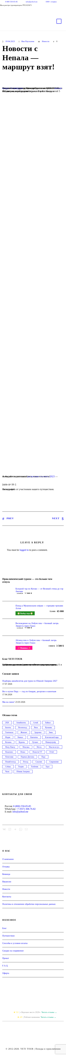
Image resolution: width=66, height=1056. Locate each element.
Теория (21, 767)
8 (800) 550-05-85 (22, 806)
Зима (51, 732)
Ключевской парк (52, 737)
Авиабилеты (21, 723)
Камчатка (34, 737)
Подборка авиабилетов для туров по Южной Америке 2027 (29, 681)
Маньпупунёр (50, 742)
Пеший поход (10, 762)
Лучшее (35, 742)
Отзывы (6, 867)
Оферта (5, 973)
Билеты (8, 727)
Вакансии (6, 882)
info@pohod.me (32, 2)
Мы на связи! (8, 702)
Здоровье (37, 732)
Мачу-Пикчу (10, 747)
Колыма (8, 742)
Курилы (22, 742)
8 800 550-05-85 (11, 2)
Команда (6, 874)
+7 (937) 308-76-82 (26, 809)
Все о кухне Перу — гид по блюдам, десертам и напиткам (29, 691)
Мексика (26, 747)
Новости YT (37, 752)
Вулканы (48, 727)
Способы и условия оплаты (14, 943)
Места (39, 747)
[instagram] (18, 10)
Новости (45, 41)
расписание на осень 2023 (41, 476)
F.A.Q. (5, 966)
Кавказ (20, 737)
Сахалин (38, 762)
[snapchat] (24, 10)
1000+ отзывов (51, 2)
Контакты (6, 896)
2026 (7, 723)
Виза (36, 727)
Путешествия (8, 936)
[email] (8, 10)
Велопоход (22, 727)
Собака (8, 767)
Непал (22, 752)
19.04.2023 (10, 41)
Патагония (9, 757)
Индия (7, 737)
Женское (24, 732)
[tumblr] (13, 10)
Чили (7, 771)
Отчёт (51, 752)
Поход (25, 762)
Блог (4, 928)
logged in (24, 550)
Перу (43, 757)
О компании (8, 859)
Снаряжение (54, 762)
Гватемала (9, 732)
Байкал (48, 723)
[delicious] (3, 10)
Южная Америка (23, 771)
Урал (47, 767)
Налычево (9, 752)
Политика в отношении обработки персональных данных (29, 904)
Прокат (5, 958)
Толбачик (34, 767)
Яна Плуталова (27, 41)
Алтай (35, 723)
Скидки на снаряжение (13, 951)
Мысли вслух (54, 747)
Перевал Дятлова (27, 757)
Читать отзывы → (49, 1012)
